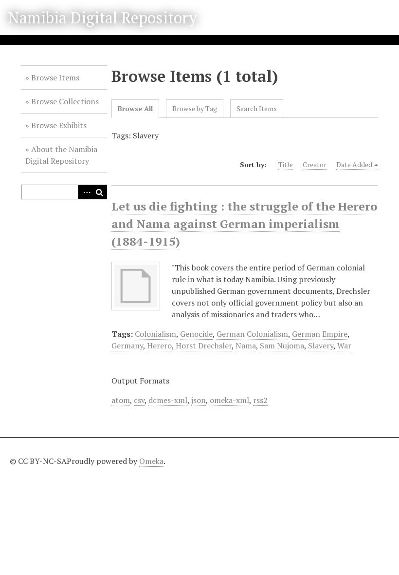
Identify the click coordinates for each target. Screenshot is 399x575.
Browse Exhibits (59, 125)
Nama (246, 345)
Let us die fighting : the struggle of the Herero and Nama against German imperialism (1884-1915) (244, 223)
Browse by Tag (194, 108)
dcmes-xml (167, 400)
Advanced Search (85, 192)
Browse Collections (65, 101)
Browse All (135, 108)
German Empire (319, 333)
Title (285, 164)
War (344, 345)
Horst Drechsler (204, 345)
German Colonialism (252, 333)
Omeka (151, 461)
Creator (314, 164)
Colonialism (155, 333)
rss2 (260, 400)
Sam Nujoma (282, 345)
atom (120, 400)
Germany (127, 345)
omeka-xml (229, 400)
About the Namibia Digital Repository (61, 155)
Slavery (320, 345)
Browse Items (55, 77)
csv (139, 400)
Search (99, 192)
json (198, 400)
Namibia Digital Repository (102, 17)
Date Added (354, 164)
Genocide (196, 333)
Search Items (256, 108)
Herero (159, 345)
